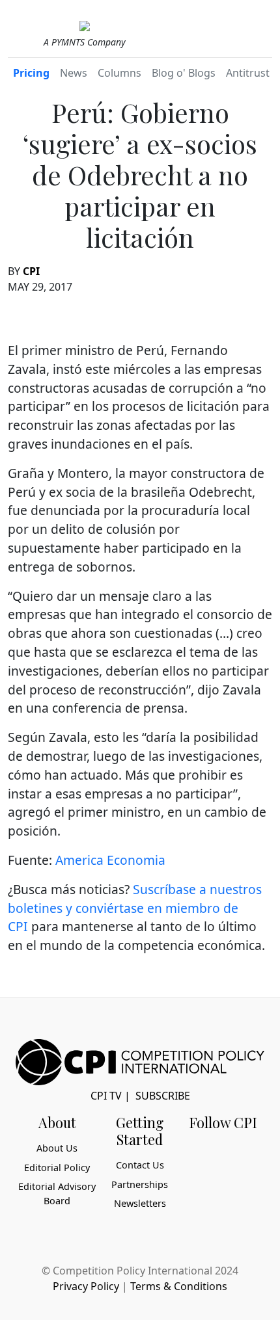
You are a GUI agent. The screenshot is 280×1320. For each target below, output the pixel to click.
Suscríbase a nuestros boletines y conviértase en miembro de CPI (135, 908)
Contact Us (140, 1165)
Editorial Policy (57, 1167)
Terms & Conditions (178, 1286)
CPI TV (106, 1096)
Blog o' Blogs (184, 73)
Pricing (31, 73)
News (73, 73)
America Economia (110, 860)
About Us (56, 1148)
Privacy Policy (86, 1286)
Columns (119, 73)
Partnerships (139, 1184)
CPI (31, 271)
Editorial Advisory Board (57, 1193)
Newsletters (140, 1203)
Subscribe (162, 1096)
